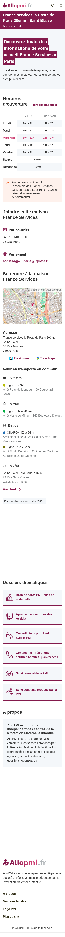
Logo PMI (9, 909)
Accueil (7, 26)
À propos (9, 893)
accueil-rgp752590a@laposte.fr (25, 261)
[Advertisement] (32, 542)
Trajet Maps (47, 358)
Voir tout (9, 489)
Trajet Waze (21, 358)
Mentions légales (14, 901)
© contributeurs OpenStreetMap (46, 290)
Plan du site (11, 916)
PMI (18, 26)
